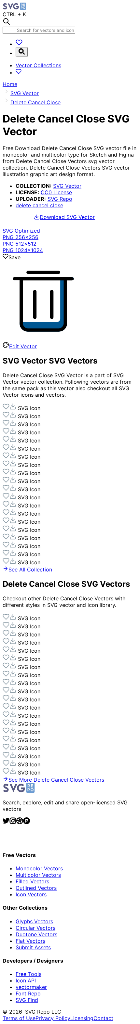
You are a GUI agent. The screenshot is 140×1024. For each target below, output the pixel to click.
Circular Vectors (35, 928)
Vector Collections (38, 65)
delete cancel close (39, 205)
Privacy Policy (52, 1018)
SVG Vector (67, 186)
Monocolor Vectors (39, 868)
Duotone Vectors (36, 934)
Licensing (81, 1018)
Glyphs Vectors (34, 921)
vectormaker (31, 987)
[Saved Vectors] (19, 44)
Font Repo (28, 993)
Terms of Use (19, 1018)
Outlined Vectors (36, 888)
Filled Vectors (32, 881)
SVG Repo (60, 199)
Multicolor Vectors (38, 875)
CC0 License (56, 192)
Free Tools (28, 974)
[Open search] (22, 52)
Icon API (26, 980)
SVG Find (27, 1000)
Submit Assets (33, 947)
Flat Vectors (30, 941)
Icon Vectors (31, 894)
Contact (103, 1018)
